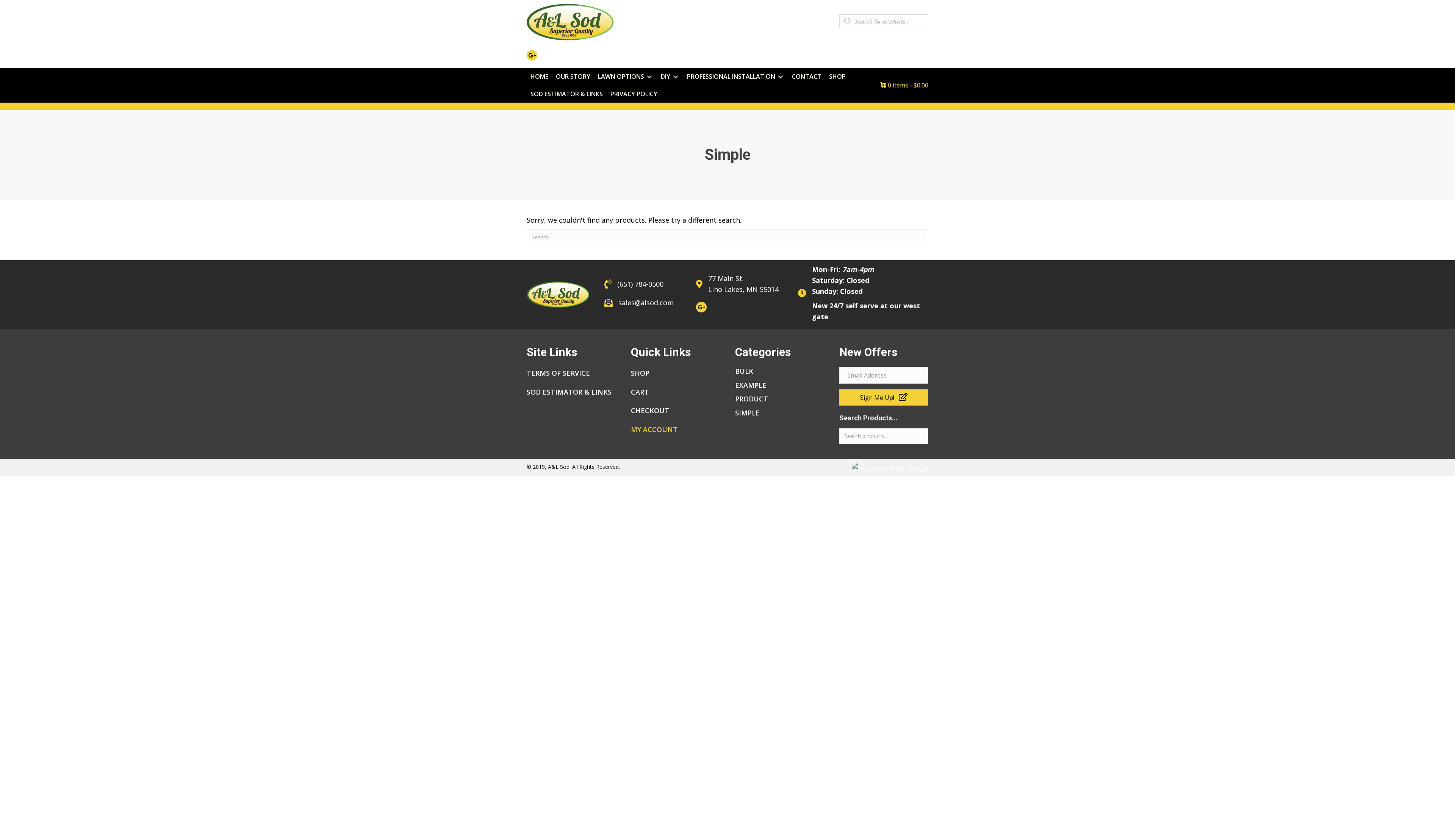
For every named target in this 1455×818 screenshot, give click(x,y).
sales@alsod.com (646, 302)
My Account (654, 429)
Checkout (650, 410)
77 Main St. (726, 278)
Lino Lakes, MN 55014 (743, 289)
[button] (883, 397)
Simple (747, 412)
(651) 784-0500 (640, 284)
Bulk (744, 371)
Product (751, 398)
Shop (640, 373)
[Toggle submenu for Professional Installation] (780, 76)
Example (751, 385)
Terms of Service (558, 373)
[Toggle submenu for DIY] (675, 76)
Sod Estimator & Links (569, 392)
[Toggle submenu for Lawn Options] (649, 76)
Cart (640, 392)
